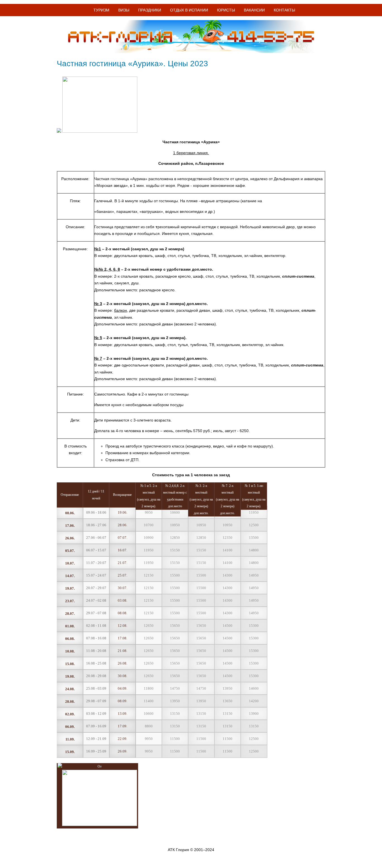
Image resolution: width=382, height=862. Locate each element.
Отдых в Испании (189, 10)
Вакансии (254, 10)
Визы (123, 10)
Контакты (284, 10)
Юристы (226, 10)
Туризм (101, 10)
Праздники (149, 10)
